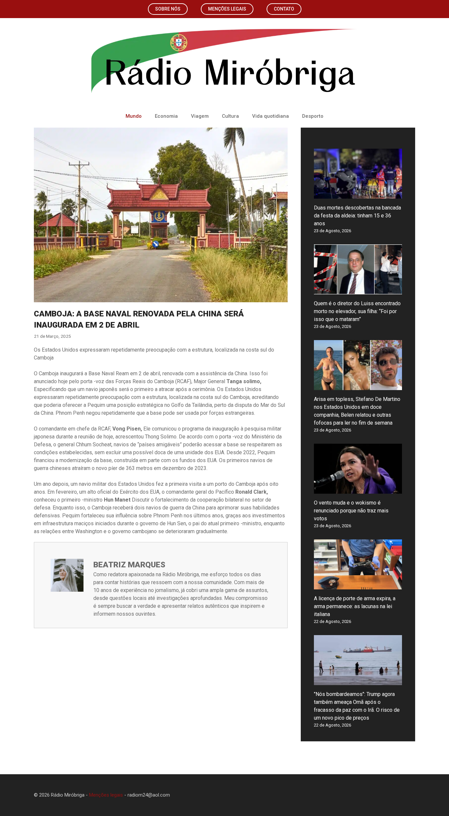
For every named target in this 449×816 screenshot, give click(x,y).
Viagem (200, 116)
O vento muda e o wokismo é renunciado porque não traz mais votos (351, 511)
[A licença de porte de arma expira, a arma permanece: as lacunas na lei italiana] (358, 585)
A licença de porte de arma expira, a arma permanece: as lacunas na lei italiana (354, 606)
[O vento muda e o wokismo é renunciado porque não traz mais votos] (358, 489)
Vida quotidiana (270, 116)
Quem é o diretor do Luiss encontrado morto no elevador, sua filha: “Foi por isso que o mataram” (357, 311)
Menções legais (227, 9)
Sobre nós (167, 9)
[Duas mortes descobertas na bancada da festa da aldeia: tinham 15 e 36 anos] (358, 194)
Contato (284, 9)
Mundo (134, 116)
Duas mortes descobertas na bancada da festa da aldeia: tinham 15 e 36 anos (357, 216)
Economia (166, 116)
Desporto (312, 116)
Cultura (230, 116)
